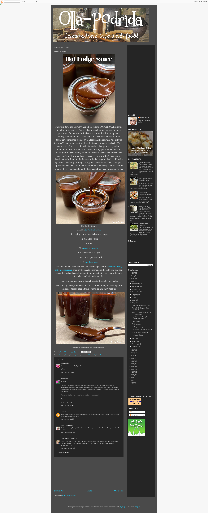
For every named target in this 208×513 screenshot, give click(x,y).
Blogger (137, 507)
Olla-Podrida (91, 355)
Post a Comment (63, 452)
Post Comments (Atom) (69, 495)
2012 (132, 377)
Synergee (123, 507)
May (134, 303)
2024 (132, 278)
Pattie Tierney (65, 425)
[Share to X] (86, 352)
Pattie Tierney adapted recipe (105, 355)
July (133, 297)
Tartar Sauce (136, 321)
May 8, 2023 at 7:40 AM (68, 448)
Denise (63, 378)
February (135, 344)
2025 (132, 276)
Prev (130, 144)
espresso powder (90, 247)
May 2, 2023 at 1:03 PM (67, 405)
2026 (132, 273)
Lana (62, 412)
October (135, 289)
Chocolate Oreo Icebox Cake (141, 305)
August (134, 295)
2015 (132, 369)
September (136, 292)
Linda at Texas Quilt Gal (68, 439)
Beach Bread (143, 192)
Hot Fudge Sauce (75, 355)
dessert (67, 355)
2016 (132, 366)
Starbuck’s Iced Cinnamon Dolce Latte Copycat (142, 313)
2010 (132, 383)
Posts (133, 412)
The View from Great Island (93, 230)
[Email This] (82, 352)
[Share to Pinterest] (90, 352)
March (134, 341)
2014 (132, 372)
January (135, 346)
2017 (132, 364)
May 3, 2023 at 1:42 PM (67, 419)
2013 (132, 375)
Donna (63, 363)
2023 (132, 281)
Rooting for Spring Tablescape (141, 327)
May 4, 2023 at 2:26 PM (68, 432)
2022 (132, 350)
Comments (134, 415)
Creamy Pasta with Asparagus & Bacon (145, 163)
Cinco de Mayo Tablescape (140, 332)
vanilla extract (91, 261)
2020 (132, 355)
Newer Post (59, 491)
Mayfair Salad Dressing (143, 224)
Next (151, 144)
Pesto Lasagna (136, 324)
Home (89, 491)
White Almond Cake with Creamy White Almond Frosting (145, 207)
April (134, 338)
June (134, 300)
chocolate (61, 355)
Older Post (119, 491)
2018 (132, 361)
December (135, 283)
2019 (132, 358)
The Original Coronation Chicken (142, 329)
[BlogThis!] (84, 352)
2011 (132, 380)
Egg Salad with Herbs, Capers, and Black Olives (141, 317)
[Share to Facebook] (88, 352)
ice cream (84, 355)
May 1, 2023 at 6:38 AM (67, 372)
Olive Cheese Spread (145, 178)
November (135, 286)
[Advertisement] (89, 473)
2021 (132, 353)
